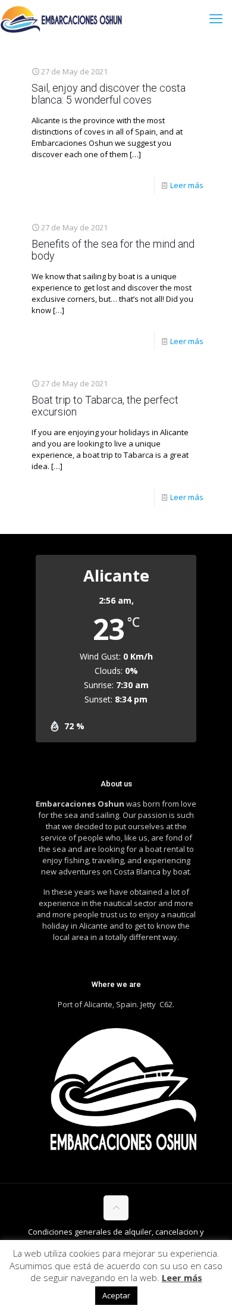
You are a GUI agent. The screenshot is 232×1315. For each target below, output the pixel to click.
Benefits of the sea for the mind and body (113, 250)
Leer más (186, 185)
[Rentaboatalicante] (61, 18)
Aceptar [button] (116, 1295)
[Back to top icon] (116, 1207)
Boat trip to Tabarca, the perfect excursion (105, 405)
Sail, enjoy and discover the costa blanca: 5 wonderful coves (109, 94)
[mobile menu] (216, 18)
